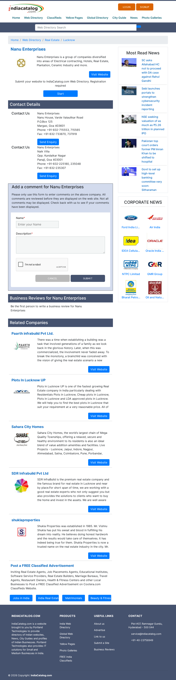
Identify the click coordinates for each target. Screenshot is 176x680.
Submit (87, 278)
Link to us (99, 636)
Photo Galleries (152, 17)
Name (20, 218)
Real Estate (52, 40)
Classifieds (54, 17)
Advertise (99, 630)
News (134, 17)
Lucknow (69, 40)
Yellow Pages (74, 17)
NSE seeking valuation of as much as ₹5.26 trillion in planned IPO (153, 125)
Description (24, 233)
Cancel (52, 278)
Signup (144, 6)
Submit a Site (101, 642)
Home (16, 17)
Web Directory (33, 17)
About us (99, 623)
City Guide (119, 17)
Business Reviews (104, 649)
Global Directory (97, 17)
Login (126, 6)
